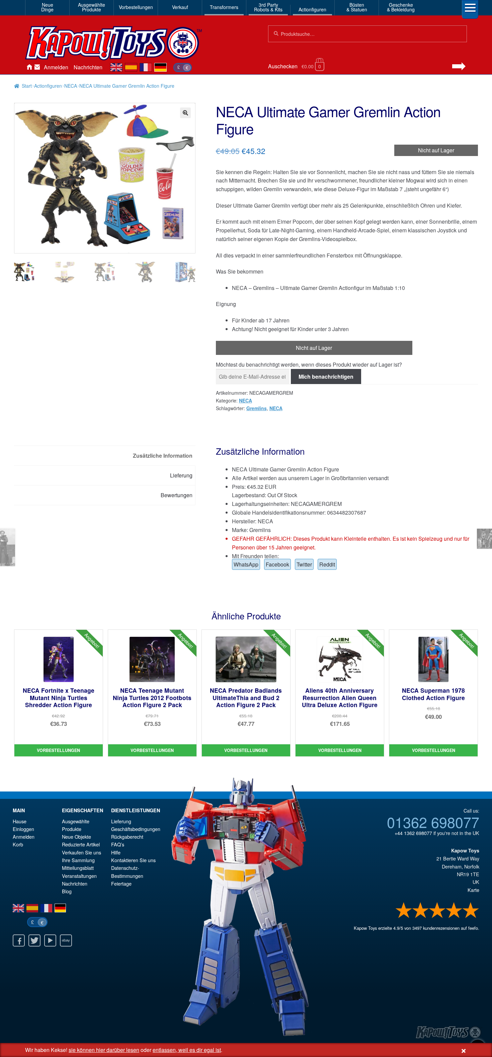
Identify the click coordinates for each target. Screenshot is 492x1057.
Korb (18, 844)
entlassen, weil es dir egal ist (187, 1050)
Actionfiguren (312, 9)
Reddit (327, 564)
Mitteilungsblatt (78, 867)
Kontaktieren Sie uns (37, 67)
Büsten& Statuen (356, 7)
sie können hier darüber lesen (104, 1050)
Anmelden (56, 67)
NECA (70, 85)
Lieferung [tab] (181, 475)
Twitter (304, 564)
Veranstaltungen (79, 875)
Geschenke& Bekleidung (401, 7)
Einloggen (23, 828)
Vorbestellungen (136, 7)
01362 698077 (433, 821)
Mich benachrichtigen (326, 376)
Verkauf (180, 7)
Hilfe (115, 852)
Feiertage (121, 883)
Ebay (66, 940)
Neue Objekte (76, 836)
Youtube (50, 940)
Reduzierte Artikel (81, 844)
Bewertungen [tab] (176, 495)
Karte (473, 889)
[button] (185, 112)
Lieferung (121, 821)
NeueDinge (47, 7)
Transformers (224, 7)
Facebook (277, 564)
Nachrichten (88, 67)
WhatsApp (246, 564)
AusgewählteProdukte (91, 7)
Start (27, 85)
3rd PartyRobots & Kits (268, 7)
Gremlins (256, 408)
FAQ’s (117, 844)
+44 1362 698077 (413, 832)
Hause (29, 67)
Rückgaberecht (127, 836)
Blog (67, 891)
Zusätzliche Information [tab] (162, 455)
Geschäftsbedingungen (135, 828)
